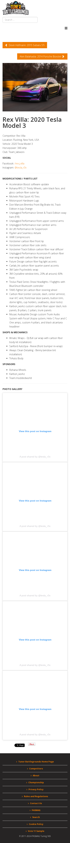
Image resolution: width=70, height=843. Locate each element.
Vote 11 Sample (36, 831)
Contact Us (36, 803)
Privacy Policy (36, 789)
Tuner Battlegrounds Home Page (36, 761)
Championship (36, 782)
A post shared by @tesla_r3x (35, 456)
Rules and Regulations (36, 796)
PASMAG (36, 810)
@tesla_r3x (21, 167)
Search (36, 817)
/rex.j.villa (19, 163)
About (36, 775)
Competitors (36, 768)
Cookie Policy (36, 824)
